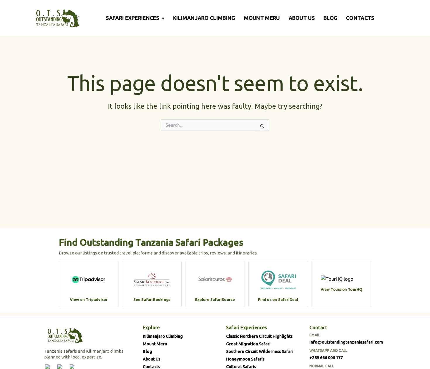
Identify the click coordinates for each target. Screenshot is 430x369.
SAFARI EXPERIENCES (135, 18)
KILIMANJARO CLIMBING (204, 18)
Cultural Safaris (241, 366)
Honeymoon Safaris (245, 358)
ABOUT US (302, 18)
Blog (147, 351)
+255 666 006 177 (326, 357)
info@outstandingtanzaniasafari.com (346, 341)
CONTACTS (360, 18)
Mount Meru (155, 343)
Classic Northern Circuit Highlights (259, 336)
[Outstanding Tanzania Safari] (57, 17)
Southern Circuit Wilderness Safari (259, 351)
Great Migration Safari (248, 343)
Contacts (151, 366)
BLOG (330, 18)
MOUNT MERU (262, 18)
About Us (151, 358)
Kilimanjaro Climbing (163, 336)
